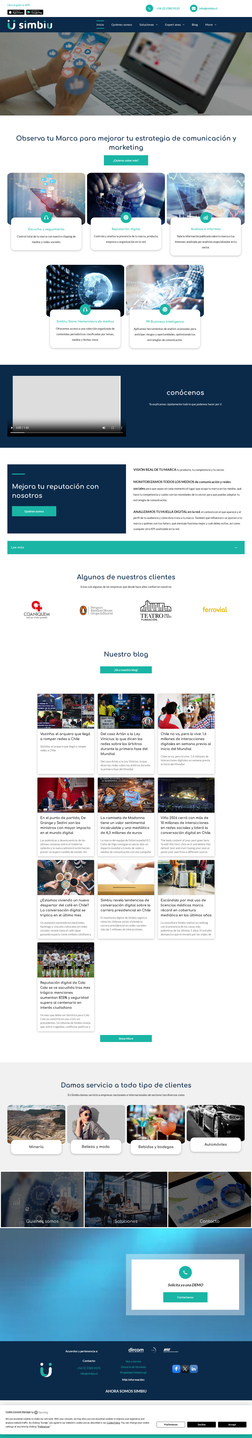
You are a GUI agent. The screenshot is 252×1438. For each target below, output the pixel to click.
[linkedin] (194, 1369)
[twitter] (185, 1369)
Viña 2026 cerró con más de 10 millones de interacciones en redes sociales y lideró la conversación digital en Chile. (186, 825)
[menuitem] (100, 24)
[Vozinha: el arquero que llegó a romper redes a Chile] (65, 711)
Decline (202, 1424)
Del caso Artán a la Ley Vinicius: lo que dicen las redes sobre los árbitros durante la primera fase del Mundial (124, 744)
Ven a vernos (133, 1361)
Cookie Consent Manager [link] (18, 1412)
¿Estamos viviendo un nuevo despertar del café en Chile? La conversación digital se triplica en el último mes (64, 907)
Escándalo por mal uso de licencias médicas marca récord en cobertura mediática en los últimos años (186, 907)
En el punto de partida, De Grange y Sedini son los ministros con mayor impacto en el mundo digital (65, 825)
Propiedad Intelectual (133, 1372)
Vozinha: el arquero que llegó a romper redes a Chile (65, 736)
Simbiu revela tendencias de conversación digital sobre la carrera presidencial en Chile (126, 905)
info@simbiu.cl (208, 8)
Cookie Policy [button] (113, 1423)
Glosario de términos (133, 1367)
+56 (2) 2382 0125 (168, 8)
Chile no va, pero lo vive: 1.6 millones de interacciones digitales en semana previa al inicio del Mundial (186, 741)
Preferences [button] (44, 1426)
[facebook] (176, 1369)
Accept (232, 1424)
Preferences (171, 1424)
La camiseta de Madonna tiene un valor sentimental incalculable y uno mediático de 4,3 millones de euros (125, 825)
